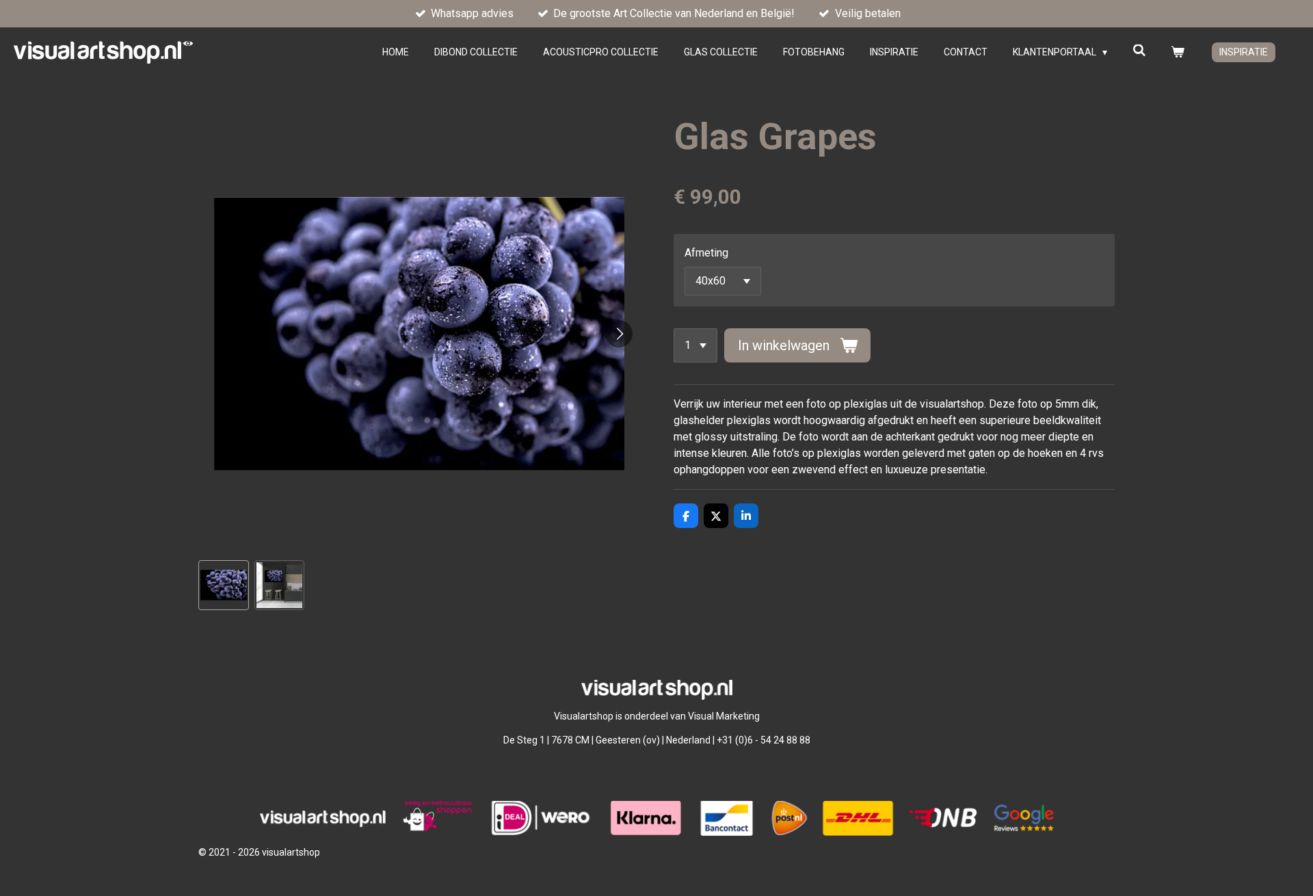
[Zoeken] (1139, 50)
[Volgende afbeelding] (619, 333)
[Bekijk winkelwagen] (1177, 52)
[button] (223, 585)
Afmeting (706, 252)
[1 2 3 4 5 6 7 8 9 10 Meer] (695, 345)
